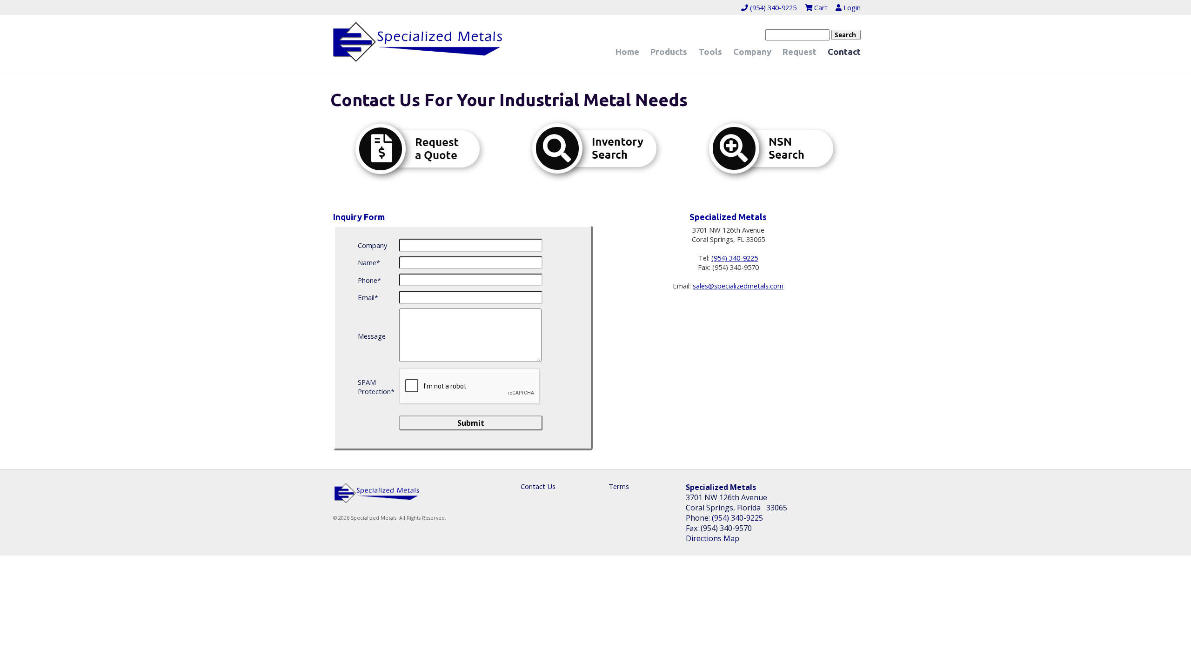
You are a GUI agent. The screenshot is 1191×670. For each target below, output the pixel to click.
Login (851, 7)
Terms (619, 486)
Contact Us (538, 486)
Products (668, 52)
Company (752, 52)
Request (799, 52)
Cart (820, 7)
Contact (844, 52)
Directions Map (712, 538)
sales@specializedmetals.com (738, 285)
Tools (710, 52)
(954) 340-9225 (772, 7)
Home (627, 52)
